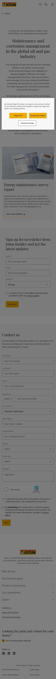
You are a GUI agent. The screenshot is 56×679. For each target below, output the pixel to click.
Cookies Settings (27, 123)
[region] (28, 114)
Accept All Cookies (37, 115)
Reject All (18, 115)
